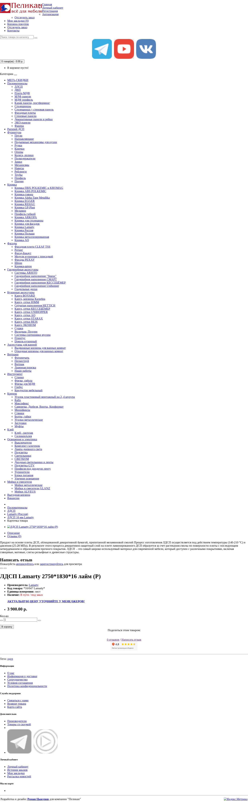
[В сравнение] (5, 568)
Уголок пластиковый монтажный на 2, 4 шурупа (45, 396)
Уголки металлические (29, 419)
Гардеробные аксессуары (22, 269)
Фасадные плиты (25, 112)
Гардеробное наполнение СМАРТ (36, 279)
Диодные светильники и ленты (34, 462)
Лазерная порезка (25, 367)
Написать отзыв (131, 639)
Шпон (18, 263)
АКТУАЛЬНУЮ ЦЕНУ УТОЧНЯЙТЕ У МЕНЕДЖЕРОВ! (46, 601)
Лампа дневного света (28, 449)
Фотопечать (22, 357)
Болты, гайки (23, 416)
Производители (17, 721)
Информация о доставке (22, 676)
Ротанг (19, 249)
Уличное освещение (27, 478)
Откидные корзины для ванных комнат (39, 351)
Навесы (19, 168)
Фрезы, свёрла (23, 380)
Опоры (19, 151)
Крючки (20, 148)
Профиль (20, 178)
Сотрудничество (17, 679)
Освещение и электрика (22, 439)
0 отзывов (113, 639)
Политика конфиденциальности (27, 686)
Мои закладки (16, 773)
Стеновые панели (25, 116)
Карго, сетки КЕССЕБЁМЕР (32, 308)
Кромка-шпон (23, 266)
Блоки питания (24, 475)
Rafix (18, 400)
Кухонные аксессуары (20, 292)
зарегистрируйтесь (51, 564)
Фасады (12, 243)
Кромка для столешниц (29, 220)
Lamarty (33, 585)
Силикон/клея (23, 436)
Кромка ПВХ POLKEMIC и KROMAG (39, 187)
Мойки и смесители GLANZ (32, 488)
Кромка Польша (24, 233)
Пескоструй (22, 360)
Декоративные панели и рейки (34, 119)
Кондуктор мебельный (28, 390)
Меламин (20, 210)
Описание (13, 532)
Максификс (22, 403)
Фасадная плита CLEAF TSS (32, 246)
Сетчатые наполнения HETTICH (35, 305)
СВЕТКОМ (22, 458)
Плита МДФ (22, 93)
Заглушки (21, 423)
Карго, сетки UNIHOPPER (31, 312)
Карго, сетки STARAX (29, 318)
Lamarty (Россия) (17, 514)
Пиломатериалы (17, 83)
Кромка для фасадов (27, 223)
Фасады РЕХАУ (24, 259)
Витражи (13, 354)
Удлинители (22, 472)
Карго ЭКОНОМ (25, 325)
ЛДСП (19, 86)
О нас (10, 673)
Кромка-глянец (24, 194)
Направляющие (24, 138)
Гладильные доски (26, 289)
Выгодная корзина (18, 494)
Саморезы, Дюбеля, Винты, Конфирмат (39, 406)
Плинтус (20, 338)
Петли (18, 135)
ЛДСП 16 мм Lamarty (20, 517)
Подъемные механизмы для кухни (36, 142)
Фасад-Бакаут (23, 253)
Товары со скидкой (19, 724)
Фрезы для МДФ (25, 383)
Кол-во (4, 616)
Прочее (19, 181)
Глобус (19, 387)
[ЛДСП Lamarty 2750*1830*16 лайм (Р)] (32, 526)
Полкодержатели (25, 158)
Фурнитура (14, 132)
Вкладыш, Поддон (26, 331)
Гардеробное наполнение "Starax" (35, 276)
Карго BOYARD (25, 295)
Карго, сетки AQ (25, 315)
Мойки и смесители (19, 481)
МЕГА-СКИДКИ (17, 80)
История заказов (17, 769)
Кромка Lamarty (24, 227)
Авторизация (50, 14)
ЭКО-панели (23, 122)
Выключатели (23, 442)
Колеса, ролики (24, 155)
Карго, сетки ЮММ (27, 302)
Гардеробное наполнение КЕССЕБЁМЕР (40, 282)
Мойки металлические (28, 485)
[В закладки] (1, 568)
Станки (19, 377)
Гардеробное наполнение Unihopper (37, 285)
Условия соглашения (20, 682)
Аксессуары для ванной (22, 344)
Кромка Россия (24, 230)
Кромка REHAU (25, 204)
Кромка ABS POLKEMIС (30, 191)
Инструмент (15, 374)
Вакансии (13, 498)
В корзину (6, 626)
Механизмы (22, 165)
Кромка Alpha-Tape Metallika (32, 197)
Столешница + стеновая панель (34, 109)
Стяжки (19, 413)
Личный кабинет (17, 766)
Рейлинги (21, 171)
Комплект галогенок (27, 445)
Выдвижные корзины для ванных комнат (40, 347)
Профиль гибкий (25, 214)
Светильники (23, 455)
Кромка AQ (22, 240)
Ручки (18, 145)
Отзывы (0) (14, 536)
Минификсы (22, 409)
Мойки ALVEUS (25, 491)
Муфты (19, 426)
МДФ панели (23, 96)
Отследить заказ (24, 17)
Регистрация (50, 11)
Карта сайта (14, 706)
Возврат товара (16, 703)
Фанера (19, 125)
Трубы (19, 174)
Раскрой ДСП (15, 129)
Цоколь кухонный (26, 341)
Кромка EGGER (25, 200)
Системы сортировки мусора (32, 334)
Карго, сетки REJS (26, 321)
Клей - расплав (24, 432)
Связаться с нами (18, 700)
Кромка (12, 184)
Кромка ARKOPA (26, 217)
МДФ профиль (24, 99)
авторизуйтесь (25, 564)
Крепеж (12, 393)
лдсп (10, 658)
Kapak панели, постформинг (32, 103)
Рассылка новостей (19, 776)
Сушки (19, 328)
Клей (10, 429)
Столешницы (23, 106)
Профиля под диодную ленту (33, 468)
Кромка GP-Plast (25, 207)
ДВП (18, 89)
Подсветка (21, 452)
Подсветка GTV (24, 465)
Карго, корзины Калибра (30, 298)
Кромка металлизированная (32, 236)
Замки (18, 161)
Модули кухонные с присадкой (34, 256)
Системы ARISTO (26, 272)
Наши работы (23, 370)
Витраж (19, 364)
